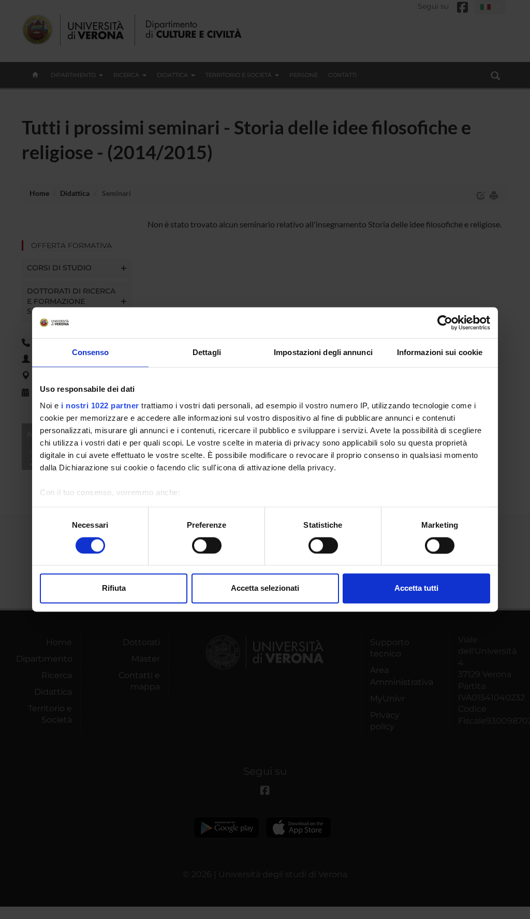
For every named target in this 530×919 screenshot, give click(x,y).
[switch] (207, 545)
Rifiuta (114, 588)
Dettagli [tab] (207, 352)
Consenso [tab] (90, 352)
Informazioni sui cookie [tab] (439, 352)
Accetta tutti (416, 588)
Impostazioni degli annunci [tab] (323, 352)
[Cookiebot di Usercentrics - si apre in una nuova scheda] (445, 322)
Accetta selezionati (265, 588)
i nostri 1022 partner (100, 405)
